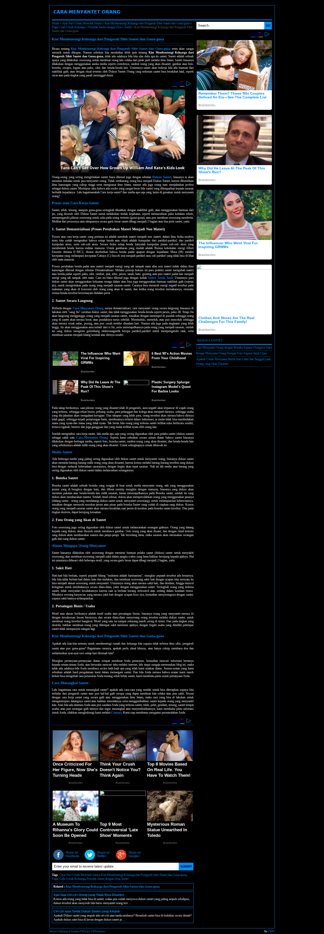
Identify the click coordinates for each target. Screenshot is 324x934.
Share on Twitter (103, 854)
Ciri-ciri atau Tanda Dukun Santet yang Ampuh (86, 911)
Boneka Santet (66, 17)
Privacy (86, 931)
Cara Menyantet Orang (104, 17)
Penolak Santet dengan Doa (104, 27)
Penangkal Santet (145, 17)
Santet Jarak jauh (181, 17)
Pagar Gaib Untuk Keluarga (68, 27)
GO (268, 25)
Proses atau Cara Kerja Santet (75, 203)
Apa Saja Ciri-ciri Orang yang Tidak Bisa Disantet (88, 895)
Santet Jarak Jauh (160, 278)
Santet (128, 27)
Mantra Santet (244, 17)
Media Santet (62, 452)
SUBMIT (186, 866)
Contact (116, 712)
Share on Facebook (72, 854)
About (53, 931)
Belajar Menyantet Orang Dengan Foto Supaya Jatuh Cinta (231, 353)
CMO (271, 931)
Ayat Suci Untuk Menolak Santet (82, 23)
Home (55, 23)
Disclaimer (99, 931)
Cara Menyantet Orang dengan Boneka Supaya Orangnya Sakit (234, 347)
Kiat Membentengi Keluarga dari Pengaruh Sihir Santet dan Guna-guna (147, 23)
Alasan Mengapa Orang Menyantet (79, 546)
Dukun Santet (214, 17)
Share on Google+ (134, 854)
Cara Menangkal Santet (70, 683)
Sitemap (63, 931)
